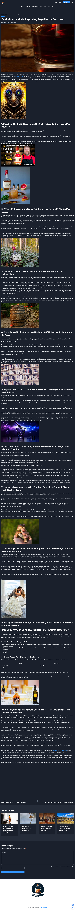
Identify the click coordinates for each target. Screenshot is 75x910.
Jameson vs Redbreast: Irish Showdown (26, 828)
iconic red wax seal (15, 500)
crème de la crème (19, 76)
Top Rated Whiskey (49, 6)
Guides (28, 6)
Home (21, 6)
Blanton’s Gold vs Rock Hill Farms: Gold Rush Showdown (13, 801)
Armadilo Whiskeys (5, 22)
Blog (59, 2)
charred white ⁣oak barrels (9, 292)
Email (28, 868)
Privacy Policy (44, 907)
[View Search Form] (73, 2)
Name (3, 868)
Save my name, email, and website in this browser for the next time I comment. (62, 867)
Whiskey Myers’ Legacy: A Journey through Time (64, 828)
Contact (43, 901)
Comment (4, 852)
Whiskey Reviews (37, 6)
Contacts (66, 2)
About (55, 2)
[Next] (72, 824)
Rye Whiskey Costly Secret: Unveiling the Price (46, 828)
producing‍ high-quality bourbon (60, 750)
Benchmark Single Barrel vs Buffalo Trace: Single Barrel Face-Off (59, 801)
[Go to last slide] (3, 824)
